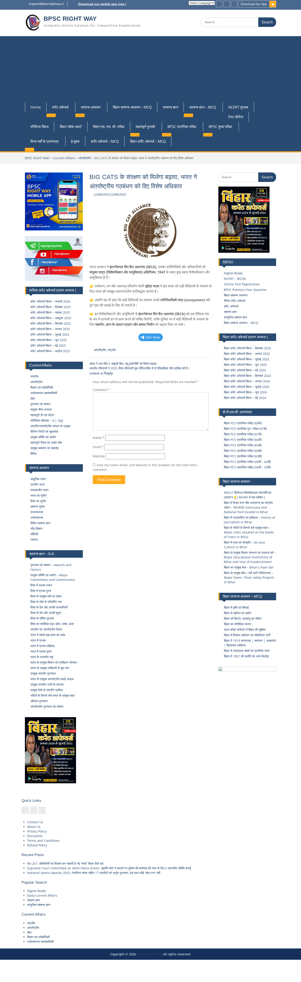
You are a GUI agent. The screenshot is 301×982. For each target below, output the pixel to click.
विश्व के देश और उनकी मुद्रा (45, 613)
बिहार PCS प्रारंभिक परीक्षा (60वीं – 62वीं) (247, 462)
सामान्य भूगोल (37, 506)
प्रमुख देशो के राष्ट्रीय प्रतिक (46, 690)
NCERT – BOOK (235, 279)
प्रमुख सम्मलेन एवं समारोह (44, 448)
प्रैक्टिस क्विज (39, 126)
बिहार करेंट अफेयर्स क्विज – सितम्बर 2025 (247, 348)
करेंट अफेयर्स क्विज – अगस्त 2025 (50, 329)
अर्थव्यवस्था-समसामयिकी (43, 393)
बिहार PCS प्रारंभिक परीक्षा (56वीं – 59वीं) (247, 467)
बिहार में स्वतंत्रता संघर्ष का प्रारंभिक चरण (247, 651)
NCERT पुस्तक (238, 107)
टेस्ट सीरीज (235, 116)
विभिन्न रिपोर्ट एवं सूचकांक (44, 431)
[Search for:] (238, 22)
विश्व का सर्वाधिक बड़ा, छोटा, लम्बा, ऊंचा (52, 624)
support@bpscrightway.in (46, 4)
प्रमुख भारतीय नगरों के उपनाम (46, 684)
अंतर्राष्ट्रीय (85, 158)
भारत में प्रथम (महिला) (42, 646)
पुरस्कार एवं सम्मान (40, 404)
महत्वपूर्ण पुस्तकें (145, 126)
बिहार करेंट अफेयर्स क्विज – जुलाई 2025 (246, 359)
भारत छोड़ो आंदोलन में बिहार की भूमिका (245, 629)
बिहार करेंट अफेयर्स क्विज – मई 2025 (245, 370)
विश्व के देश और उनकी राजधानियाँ (48, 607)
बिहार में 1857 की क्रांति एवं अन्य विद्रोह (246, 656)
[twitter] (226, 4)
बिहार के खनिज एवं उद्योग (237, 613)
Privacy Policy (37, 831)
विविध (33, 453)
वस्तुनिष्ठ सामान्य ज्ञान (235, 317)
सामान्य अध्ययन (90, 107)
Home (36, 107)
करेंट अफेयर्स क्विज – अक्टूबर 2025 (50, 318)
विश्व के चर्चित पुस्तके (42, 618)
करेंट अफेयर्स (60, 107)
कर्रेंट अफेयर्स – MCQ (105, 141)
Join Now (152, 337)
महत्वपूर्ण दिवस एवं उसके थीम (46, 442)
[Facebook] (219, 4)
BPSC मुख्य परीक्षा (220, 126)
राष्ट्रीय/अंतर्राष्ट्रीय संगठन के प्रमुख (50, 426)
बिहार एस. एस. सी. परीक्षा (108, 126)
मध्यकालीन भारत (39, 490)
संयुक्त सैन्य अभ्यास (41, 409)
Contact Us (35, 822)
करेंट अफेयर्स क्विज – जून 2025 (48, 340)
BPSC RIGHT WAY (70, 18)
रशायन (34, 539)
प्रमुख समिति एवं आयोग (43, 437)
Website (99, 456)
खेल (32, 398)
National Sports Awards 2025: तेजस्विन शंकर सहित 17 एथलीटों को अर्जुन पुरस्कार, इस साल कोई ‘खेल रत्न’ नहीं (93, 873)
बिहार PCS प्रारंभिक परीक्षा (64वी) (243, 451)
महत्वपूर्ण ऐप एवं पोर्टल (42, 415)
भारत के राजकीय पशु (41, 657)
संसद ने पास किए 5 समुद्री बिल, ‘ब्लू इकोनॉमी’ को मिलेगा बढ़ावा (123, 363)
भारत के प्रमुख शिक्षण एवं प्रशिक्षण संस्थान (53, 662)
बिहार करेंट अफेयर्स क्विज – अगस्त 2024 (247, 381)
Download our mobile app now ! (102, 4)
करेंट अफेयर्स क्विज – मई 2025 (48, 345)
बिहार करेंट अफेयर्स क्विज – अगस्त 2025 (247, 354)
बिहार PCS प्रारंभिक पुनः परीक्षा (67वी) (245, 428)
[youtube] (234, 4)
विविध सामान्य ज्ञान (40, 523)
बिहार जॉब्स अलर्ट (71, 126)
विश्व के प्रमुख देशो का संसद (45, 596)
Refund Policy (37, 845)
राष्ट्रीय (111, 350)
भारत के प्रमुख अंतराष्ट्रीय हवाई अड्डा (52, 679)
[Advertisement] (150, 69)
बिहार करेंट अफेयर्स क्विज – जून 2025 (245, 365)
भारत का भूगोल (38, 495)
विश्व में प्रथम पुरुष (40, 591)
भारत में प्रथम (38, 640)
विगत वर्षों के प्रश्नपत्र (44, 141)
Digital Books (233, 273)
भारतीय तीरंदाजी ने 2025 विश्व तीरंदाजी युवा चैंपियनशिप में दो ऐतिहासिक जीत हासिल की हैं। (139, 368)
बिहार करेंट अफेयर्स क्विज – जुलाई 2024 (246, 387)
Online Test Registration (242, 284)
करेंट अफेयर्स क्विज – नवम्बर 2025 (50, 312)
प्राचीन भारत (37, 484)
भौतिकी (34, 534)
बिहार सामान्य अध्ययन (235, 295)
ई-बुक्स (75, 141)
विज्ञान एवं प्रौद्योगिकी (41, 387)
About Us (34, 827)
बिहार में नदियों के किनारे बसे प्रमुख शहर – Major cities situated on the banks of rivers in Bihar (249, 532)
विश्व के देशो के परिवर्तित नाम (46, 602)
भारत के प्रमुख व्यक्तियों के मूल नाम (49, 668)
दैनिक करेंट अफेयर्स (234, 301)
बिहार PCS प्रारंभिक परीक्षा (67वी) (243, 434)
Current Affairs (64, 158)
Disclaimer (35, 836)
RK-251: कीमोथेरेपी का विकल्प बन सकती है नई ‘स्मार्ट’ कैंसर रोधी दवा (65, 863)
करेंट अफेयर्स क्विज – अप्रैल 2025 (50, 351)
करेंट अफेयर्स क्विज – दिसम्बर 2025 (50, 307)
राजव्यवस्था (36, 512)
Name (98, 438)
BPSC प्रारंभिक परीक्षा (181, 126)
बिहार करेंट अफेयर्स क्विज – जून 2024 (245, 392)
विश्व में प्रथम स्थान (41, 585)
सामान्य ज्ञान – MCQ (202, 107)
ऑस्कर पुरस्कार (39, 701)
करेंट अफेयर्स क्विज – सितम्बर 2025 (50, 323)
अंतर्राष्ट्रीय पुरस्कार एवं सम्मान (46, 706)
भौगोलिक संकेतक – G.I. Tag (46, 420)
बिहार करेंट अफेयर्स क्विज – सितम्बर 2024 (247, 376)
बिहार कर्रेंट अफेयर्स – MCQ (148, 141)
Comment (101, 390)
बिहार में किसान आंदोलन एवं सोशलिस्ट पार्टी (247, 635)
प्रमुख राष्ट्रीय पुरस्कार (43, 673)
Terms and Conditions (43, 840)
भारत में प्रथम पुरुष (41, 651)
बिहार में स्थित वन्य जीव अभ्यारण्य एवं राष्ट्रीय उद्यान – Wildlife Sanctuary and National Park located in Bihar (248, 507)
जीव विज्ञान (36, 528)
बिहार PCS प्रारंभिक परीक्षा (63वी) (243, 456)
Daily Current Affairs (42, 895)
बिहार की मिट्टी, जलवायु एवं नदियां (242, 618)
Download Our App (254, 4)
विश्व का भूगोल (38, 501)
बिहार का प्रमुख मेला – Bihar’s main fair (249, 567)
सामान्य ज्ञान (170, 107)
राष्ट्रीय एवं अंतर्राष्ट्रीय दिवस (46, 629)
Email (98, 447)
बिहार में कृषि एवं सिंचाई (236, 607)
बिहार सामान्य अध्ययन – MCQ (132, 107)
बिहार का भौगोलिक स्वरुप (237, 624)
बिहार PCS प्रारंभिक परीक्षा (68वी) (243, 423)
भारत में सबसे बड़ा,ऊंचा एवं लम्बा (47, 635)
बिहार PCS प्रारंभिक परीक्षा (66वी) (243, 440)
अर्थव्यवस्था (36, 517)
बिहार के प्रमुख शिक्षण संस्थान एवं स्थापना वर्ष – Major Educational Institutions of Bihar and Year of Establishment (250, 557)
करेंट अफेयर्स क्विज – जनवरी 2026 (50, 301)
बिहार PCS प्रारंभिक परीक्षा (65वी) (243, 445)
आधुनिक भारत (38, 479)
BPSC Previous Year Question (245, 290)
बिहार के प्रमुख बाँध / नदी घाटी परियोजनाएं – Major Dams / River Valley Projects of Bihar (249, 577)
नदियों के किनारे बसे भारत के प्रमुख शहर (52, 695)
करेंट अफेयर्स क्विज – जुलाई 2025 (49, 334)
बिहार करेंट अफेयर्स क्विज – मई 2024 (245, 398)
